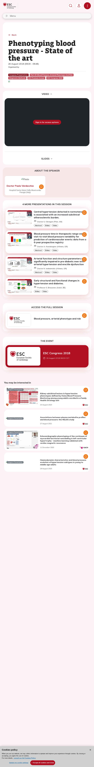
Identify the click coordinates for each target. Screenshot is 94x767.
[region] (47, 756)
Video (55, 225)
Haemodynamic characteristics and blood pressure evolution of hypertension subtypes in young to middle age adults (63, 462)
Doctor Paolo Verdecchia (20, 185)
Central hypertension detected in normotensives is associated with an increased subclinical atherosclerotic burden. (60, 214)
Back (14, 35)
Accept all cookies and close (43, 763)
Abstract (38, 225)
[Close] (90, 749)
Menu (13, 15)
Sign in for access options (47, 122)
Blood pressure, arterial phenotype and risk (57, 318)
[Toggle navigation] (87, 5)
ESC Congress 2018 (56, 353)
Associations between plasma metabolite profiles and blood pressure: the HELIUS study (63, 418)
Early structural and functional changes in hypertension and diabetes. (56, 282)
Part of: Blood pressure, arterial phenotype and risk (52, 75)
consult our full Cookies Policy (25, 758)
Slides (47, 225)
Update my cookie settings (18, 763)
